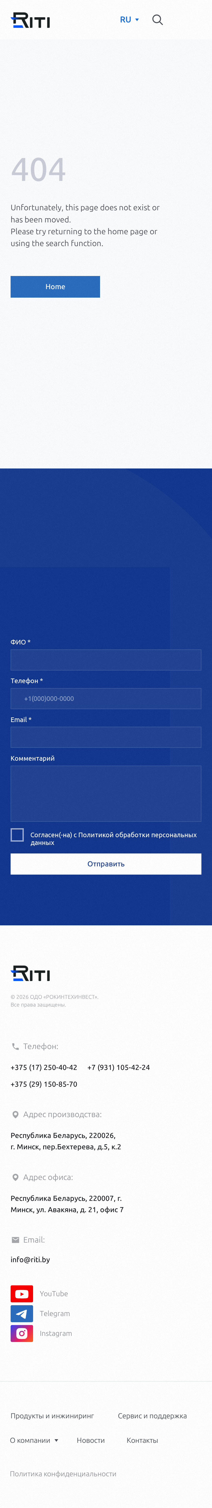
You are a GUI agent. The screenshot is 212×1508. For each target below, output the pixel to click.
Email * (21, 719)
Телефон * (27, 680)
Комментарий (33, 758)
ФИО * (21, 642)
